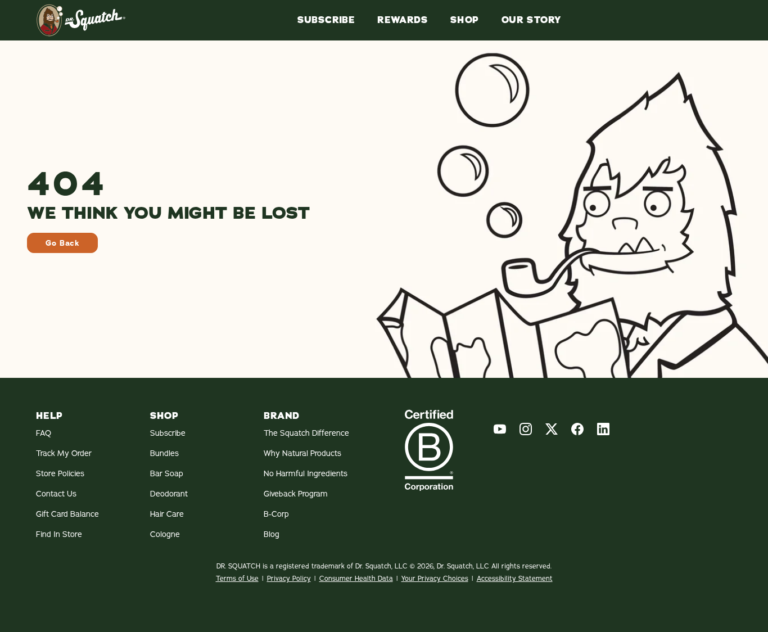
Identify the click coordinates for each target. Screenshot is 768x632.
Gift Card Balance (67, 514)
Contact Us (56, 494)
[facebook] (577, 429)
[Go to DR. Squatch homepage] (81, 20)
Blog (271, 534)
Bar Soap (166, 473)
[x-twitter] (551, 429)
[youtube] (500, 429)
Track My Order (64, 453)
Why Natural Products (302, 453)
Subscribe (326, 20)
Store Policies (60, 473)
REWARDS (402, 20)
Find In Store (59, 534)
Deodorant (169, 494)
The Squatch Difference (306, 433)
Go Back (62, 243)
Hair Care (167, 514)
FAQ (43, 433)
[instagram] (525, 429)
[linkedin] (603, 429)
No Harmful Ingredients (305, 473)
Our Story (531, 20)
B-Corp (276, 514)
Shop (464, 20)
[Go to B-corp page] (429, 450)
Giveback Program (296, 494)
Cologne (165, 534)
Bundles (164, 453)
